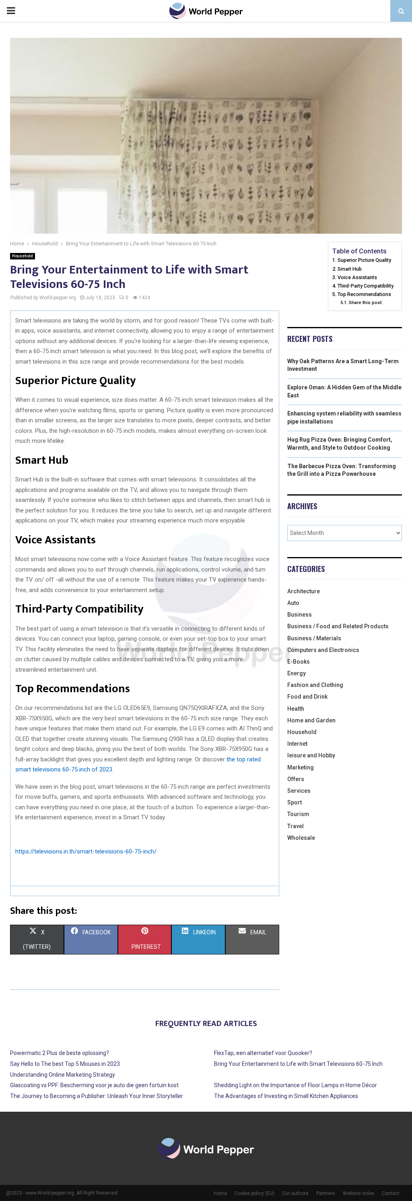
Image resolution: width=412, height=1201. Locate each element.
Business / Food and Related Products (338, 626)
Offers (295, 779)
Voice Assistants (357, 277)
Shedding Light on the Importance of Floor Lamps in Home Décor (295, 1085)
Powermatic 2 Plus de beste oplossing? (59, 1053)
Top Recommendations (364, 294)
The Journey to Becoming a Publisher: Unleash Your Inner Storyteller (96, 1096)
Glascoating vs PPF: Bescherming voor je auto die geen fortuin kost (94, 1085)
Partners (325, 1193)
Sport (294, 802)
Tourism (298, 814)
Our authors (295, 1193)
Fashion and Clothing (315, 685)
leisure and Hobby (311, 755)
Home (220, 1193)
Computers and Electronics (323, 650)
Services (299, 791)
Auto (293, 603)
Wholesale (301, 838)
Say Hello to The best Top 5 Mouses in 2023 (65, 1064)
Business (299, 614)
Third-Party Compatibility (365, 286)
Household (22, 256)
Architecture (303, 591)
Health (295, 708)
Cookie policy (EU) (254, 1193)
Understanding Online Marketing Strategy (62, 1074)
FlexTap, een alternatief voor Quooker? (263, 1053)
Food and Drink (307, 696)
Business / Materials (314, 638)
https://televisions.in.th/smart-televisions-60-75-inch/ (86, 851)
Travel (295, 826)
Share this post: (365, 302)
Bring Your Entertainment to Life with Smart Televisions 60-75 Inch (298, 1064)
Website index (358, 1193)
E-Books (298, 661)
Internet (297, 743)
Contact (391, 1193)
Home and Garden (311, 720)
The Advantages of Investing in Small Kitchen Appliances (286, 1096)
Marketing (300, 767)
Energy (296, 673)
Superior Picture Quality (364, 260)
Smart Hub (350, 269)
